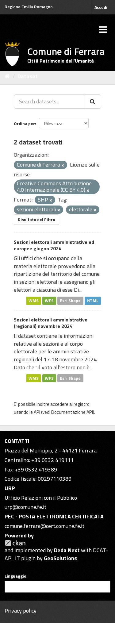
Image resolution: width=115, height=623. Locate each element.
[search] (93, 101)
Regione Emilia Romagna (29, 6)
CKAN (15, 543)
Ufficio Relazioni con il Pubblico (41, 498)
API (37, 412)
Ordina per (24, 123)
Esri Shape (70, 301)
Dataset (27, 76)
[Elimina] (62, 165)
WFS (49, 301)
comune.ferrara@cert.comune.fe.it (44, 526)
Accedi (100, 7)
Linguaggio (15, 576)
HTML (92, 301)
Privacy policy (20, 610)
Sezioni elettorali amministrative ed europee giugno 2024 (54, 245)
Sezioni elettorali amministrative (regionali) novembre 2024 (50, 323)
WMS (34, 301)
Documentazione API (72, 412)
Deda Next (67, 550)
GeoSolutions (60, 558)
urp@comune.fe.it (25, 507)
